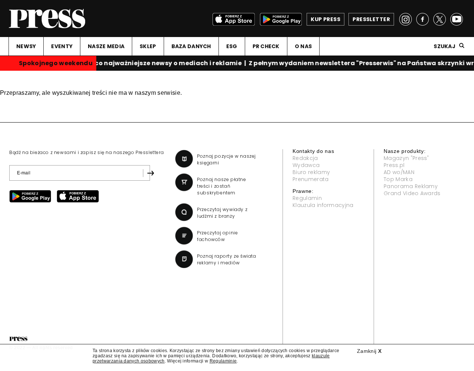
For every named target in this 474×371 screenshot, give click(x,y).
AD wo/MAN (399, 172)
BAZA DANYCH (191, 46)
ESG (231, 46)
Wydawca (306, 165)
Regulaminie (223, 361)
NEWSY (26, 46)
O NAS (303, 46)
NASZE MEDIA (106, 46)
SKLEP (148, 46)
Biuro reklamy (311, 172)
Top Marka (398, 179)
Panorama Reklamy (411, 186)
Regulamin (307, 198)
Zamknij (369, 351)
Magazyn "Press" (406, 158)
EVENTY (62, 46)
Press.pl (394, 165)
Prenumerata (311, 179)
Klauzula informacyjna (323, 205)
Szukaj (444, 46)
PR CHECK (266, 46)
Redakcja (305, 158)
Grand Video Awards (412, 193)
